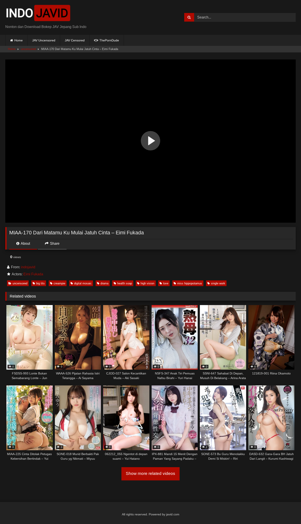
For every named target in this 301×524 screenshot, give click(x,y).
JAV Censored (75, 40)
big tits (40, 283)
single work (218, 283)
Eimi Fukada (33, 274)
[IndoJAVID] (38, 14)
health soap (124, 283)
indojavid (28, 267)
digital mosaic (83, 283)
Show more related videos (150, 473)
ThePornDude (108, 40)
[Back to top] (287, 511)
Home (18, 40)
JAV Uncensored (43, 40)
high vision (147, 283)
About (25, 243)
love (165, 283)
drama (104, 283)
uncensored (28, 49)
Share (54, 243)
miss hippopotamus (189, 283)
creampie (59, 283)
